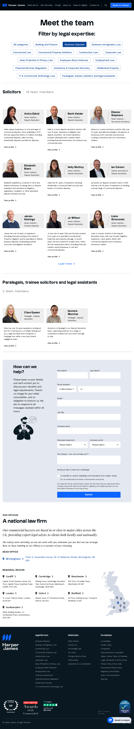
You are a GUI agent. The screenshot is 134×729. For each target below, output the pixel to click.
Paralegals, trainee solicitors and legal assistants (88, 75)
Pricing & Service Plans (77, 656)
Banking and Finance (46, 44)
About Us (67, 5)
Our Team (72, 652)
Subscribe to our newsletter (79, 664)
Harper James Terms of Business (114, 656)
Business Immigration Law (106, 44)
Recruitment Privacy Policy (111, 668)
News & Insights (80, 5)
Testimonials (73, 660)
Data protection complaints (112, 652)
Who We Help (46, 5)
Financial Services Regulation (31, 68)
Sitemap (104, 679)
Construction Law (88, 52)
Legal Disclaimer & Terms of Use (114, 660)
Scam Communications (110, 675)
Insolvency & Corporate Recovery (72, 68)
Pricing (58, 5)
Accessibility (105, 641)
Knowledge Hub (74, 649)
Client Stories (73, 641)
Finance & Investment (44, 675)
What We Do (32, 5)
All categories (20, 44)
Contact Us (94, 5)
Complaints (105, 649)
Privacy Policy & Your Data (111, 664)
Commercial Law (22, 52)
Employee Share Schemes (74, 60)
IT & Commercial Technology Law (37, 75)
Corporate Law (113, 52)
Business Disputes (75, 44)
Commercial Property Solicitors (55, 52)
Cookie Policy (106, 645)
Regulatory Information (110, 671)
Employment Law (104, 60)
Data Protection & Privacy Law (36, 60)
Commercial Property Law (46, 652)
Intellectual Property (108, 68)
